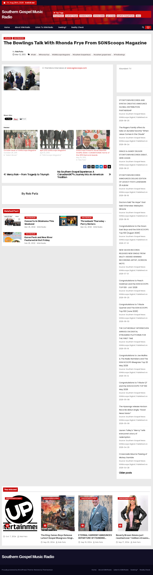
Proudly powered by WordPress (14, 570)
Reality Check (77, 27)
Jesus (138, 16)
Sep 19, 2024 (86, 542)
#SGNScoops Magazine (61, 55)
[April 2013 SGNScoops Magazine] (57, 139)
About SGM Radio (22, 27)
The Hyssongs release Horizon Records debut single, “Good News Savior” (133, 410)
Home (7, 27)
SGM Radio (41, 227)
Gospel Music (58, 16)
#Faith (33, 55)
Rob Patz (19, 52)
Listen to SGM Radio (44, 27)
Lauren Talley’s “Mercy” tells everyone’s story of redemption (132, 433)
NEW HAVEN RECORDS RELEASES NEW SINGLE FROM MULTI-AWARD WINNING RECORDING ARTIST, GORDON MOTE (133, 257)
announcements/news (13, 498)
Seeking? (62, 27)
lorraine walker (99, 16)
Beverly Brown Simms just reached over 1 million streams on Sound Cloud (132, 538)
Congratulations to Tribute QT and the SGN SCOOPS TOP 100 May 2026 (133, 386)
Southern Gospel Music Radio (28, 556)
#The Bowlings (119, 55)
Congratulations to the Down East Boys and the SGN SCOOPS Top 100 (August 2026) (134, 229)
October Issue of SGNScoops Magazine (20, 150)
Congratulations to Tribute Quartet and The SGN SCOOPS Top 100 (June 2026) (133, 308)
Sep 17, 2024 (124, 542)
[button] (143, 27)
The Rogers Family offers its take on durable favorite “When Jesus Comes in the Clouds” (134, 131)
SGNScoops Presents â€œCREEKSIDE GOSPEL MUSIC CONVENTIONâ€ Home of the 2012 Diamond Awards (92, 152)
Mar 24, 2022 (86, 227)
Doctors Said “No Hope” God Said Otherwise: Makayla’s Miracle (132, 205)
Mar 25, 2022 (30, 227)
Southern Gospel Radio (125, 16)
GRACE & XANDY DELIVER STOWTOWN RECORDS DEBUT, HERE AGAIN (133, 154)
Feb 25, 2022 (30, 243)
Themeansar (48, 570)
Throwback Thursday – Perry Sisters (93, 222)
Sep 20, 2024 (49, 542)
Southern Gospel (72, 16)
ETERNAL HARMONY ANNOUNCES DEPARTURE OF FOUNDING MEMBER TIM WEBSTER (95, 538)
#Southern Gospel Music (82, 55)
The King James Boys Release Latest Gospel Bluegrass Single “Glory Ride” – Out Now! (57, 538)
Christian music (85, 16)
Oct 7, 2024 (11, 536)
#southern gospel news (102, 55)
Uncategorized (19, 38)
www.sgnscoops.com (77, 68)
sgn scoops (110, 16)
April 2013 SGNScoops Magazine (53, 150)
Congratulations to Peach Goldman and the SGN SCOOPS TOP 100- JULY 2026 (133, 284)
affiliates (8, 38)
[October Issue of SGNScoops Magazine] (21, 139)
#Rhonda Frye (44, 55)
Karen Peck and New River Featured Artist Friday (39, 239)
